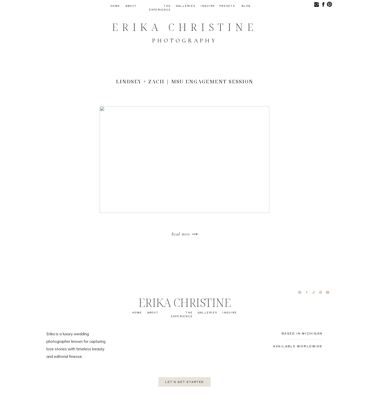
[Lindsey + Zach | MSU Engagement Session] (184, 159)
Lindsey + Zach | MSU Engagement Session (184, 81)
